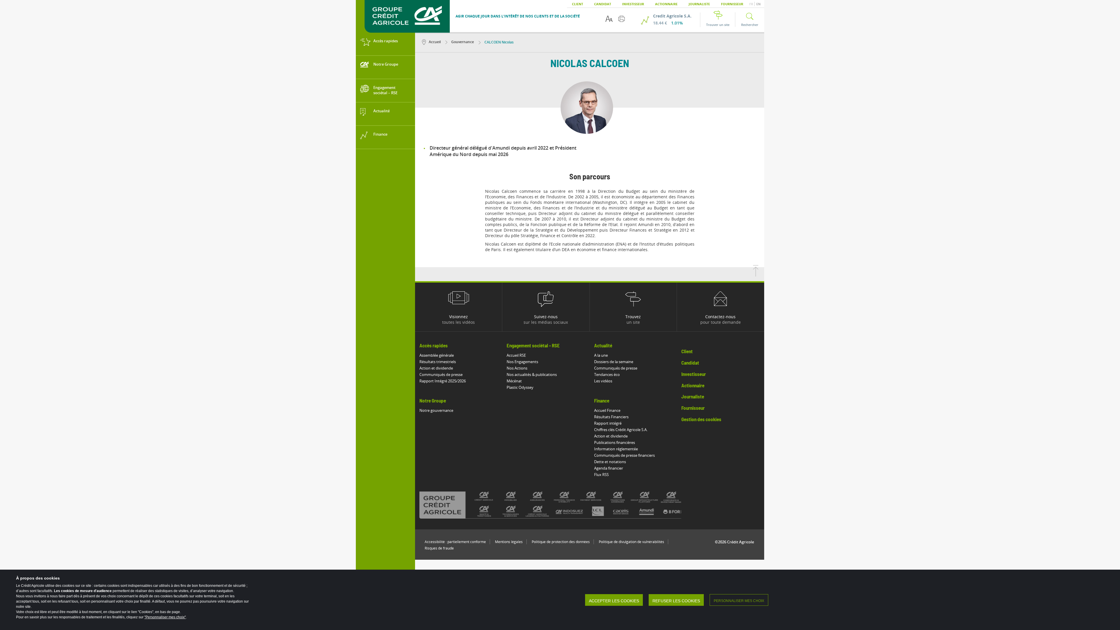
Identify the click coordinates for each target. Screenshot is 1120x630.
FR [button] (751, 4)
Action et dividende (436, 368)
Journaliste (699, 4)
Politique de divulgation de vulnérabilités (631, 541)
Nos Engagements (522, 361)
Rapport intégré (608, 423)
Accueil (435, 41)
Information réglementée (616, 449)
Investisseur (633, 4)
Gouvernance (462, 41)
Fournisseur (732, 4)
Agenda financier (608, 468)
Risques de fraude (439, 548)
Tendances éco (607, 374)
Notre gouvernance (436, 410)
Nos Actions (517, 368)
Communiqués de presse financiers (624, 455)
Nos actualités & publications (532, 374)
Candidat (602, 4)
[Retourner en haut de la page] (755, 275)
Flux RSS (601, 474)
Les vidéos (603, 381)
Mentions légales (509, 541)
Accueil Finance (607, 410)
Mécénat (514, 381)
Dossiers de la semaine (613, 361)
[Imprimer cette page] (621, 19)
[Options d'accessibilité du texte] (609, 19)
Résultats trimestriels (437, 361)
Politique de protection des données (561, 541)
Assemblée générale (436, 355)
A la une (601, 355)
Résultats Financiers (611, 416)
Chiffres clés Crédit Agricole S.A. (621, 429)
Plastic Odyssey (520, 387)
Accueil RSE (516, 355)
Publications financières (614, 442)
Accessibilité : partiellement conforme (455, 541)
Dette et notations (610, 461)
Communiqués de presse (441, 374)
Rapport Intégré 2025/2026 (442, 381)
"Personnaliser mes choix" (165, 617)
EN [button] (758, 4)
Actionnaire (666, 4)
